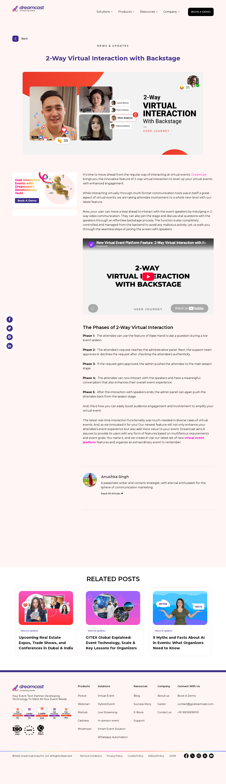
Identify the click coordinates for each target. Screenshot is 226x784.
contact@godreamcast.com (195, 704)
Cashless (83, 720)
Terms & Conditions (91, 756)
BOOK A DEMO (201, 11)
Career (161, 704)
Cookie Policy (135, 756)
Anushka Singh (115, 477)
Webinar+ (84, 704)
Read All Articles (111, 493)
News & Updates (113, 45)
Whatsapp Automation (113, 737)
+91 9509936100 (188, 712)
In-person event (108, 720)
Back (24, 38)
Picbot (82, 695)
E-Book (139, 712)
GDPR (172, 756)
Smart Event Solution (112, 728)
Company (170, 11)
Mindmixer (85, 728)
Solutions (103, 11)
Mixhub (83, 712)
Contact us (164, 712)
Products (125, 11)
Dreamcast (199, 174)
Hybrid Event (106, 704)
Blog (137, 695)
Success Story (142, 704)
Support (139, 720)
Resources (147, 11)
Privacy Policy (115, 756)
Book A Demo (186, 695)
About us (163, 695)
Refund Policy (156, 756)
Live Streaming (107, 712)
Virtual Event (106, 695)
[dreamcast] (28, 689)
